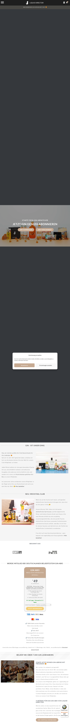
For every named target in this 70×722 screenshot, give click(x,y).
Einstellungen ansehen (45, 365)
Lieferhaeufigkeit (30, 604)
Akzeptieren (24, 365)
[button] (38, 463)
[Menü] (67, 705)
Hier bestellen (19, 486)
